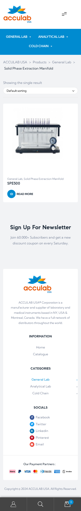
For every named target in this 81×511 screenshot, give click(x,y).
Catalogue (40, 354)
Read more (25, 194)
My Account (13, 504)
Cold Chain (40, 393)
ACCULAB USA (38, 489)
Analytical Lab (40, 386)
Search (40, 504)
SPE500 (13, 183)
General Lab (14, 178)
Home (40, 347)
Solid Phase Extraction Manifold (44, 178)
